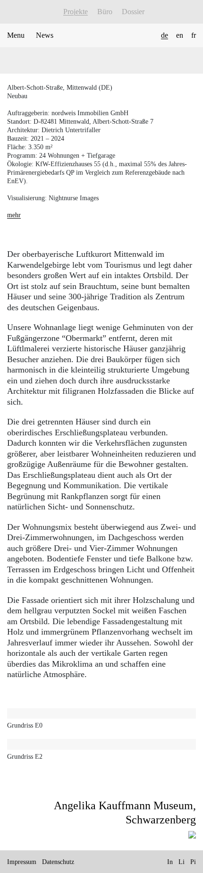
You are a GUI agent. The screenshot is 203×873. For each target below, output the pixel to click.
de (164, 35)
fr (193, 35)
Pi (193, 861)
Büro (104, 12)
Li (181, 861)
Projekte (75, 12)
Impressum (21, 861)
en (179, 35)
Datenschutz (58, 861)
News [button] (44, 35)
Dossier (133, 12)
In (170, 861)
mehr (14, 215)
